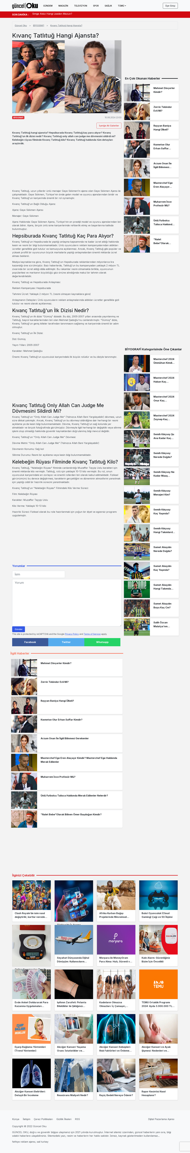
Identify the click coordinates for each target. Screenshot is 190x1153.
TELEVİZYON (80, 5)
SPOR (96, 5)
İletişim (26, 1119)
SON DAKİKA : (20, 14)
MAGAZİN (63, 5)
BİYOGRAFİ (38, 25)
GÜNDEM (48, 5)
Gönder (18, 629)
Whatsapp (102, 642)
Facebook (30, 642)
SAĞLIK (108, 5)
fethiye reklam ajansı (23, 1141)
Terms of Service (92, 634)
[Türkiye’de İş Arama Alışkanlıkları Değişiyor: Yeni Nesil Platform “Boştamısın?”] (73, 901)
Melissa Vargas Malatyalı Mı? (48, 14)
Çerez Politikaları (43, 1119)
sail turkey (42, 1141)
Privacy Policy (72, 634)
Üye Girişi (170, 5)
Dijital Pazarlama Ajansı (161, 1119)
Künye (15, 1119)
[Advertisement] (66, 167)
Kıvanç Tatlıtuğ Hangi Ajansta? (66, 25)
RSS (77, 1119)
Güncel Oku (21, 25)
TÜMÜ (121, 5)
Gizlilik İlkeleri (63, 1119)
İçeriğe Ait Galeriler (109, 125)
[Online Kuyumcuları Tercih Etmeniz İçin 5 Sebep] (31, 945)
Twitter (66, 642)
